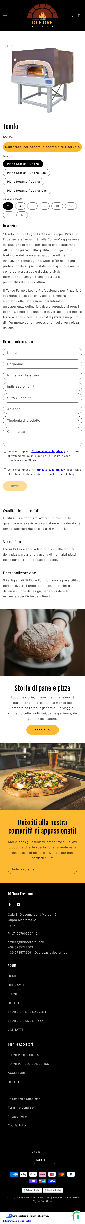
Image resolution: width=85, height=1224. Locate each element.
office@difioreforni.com (26, 942)
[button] (5, 15)
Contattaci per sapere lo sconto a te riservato (42, 147)
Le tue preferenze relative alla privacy (31, 1216)
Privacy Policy (18, 1116)
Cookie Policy (17, 1125)
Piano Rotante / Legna (23, 181)
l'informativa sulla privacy (48, 451)
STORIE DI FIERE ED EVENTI (27, 1011)
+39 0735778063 (20, 947)
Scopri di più (42, 730)
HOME (12, 976)
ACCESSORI (16, 1072)
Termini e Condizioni (22, 1107)
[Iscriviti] (72, 869)
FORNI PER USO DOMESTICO (28, 1063)
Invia (15, 486)
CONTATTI (15, 1029)
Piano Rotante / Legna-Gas (27, 190)
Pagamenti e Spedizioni (24, 1098)
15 (8, 215)
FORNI (12, 994)
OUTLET (14, 1003)
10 (57, 206)
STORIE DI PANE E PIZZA (25, 1020)
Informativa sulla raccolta (17, 1221)
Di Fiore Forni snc (26, 1197)
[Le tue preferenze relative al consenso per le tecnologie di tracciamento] (78, 1217)
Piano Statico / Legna (23, 163)
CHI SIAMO (16, 985)
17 (22, 215)
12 (71, 206)
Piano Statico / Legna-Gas (26, 172)
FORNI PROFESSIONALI (24, 1055)
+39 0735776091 (20, 952)
